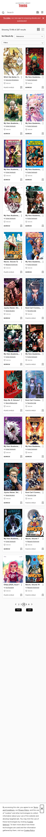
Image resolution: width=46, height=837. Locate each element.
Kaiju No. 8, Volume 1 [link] (12, 400)
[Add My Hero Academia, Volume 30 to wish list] (21, 549)
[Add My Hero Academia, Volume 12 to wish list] (42, 179)
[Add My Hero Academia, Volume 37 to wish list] (42, 87)
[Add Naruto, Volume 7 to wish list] (42, 549)
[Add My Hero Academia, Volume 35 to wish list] (21, 226)
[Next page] (31, 604)
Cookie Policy (29, 830)
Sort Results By (7, 36)
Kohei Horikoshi (32, 80)
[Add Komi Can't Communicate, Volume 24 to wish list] (42, 410)
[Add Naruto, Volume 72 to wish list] (21, 272)
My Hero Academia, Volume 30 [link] (12, 539)
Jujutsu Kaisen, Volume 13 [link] (12, 308)
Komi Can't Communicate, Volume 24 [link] (33, 400)
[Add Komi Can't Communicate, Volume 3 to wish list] (42, 502)
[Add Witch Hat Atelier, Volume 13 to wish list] (21, 87)
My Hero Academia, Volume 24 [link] (33, 354)
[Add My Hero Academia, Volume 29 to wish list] (21, 133)
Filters (6, 43)
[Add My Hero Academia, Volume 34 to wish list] (42, 272)
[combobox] (18, 12)
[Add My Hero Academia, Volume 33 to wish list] (42, 226)
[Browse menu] (42, 12)
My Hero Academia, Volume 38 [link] (33, 123)
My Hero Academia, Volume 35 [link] (12, 216)
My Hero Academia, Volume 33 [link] (33, 216)
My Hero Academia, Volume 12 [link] (33, 170)
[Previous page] (16, 604)
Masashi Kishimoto (12, 265)
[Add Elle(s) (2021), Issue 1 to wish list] (21, 595)
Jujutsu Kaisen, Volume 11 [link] (12, 493)
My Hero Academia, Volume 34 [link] (33, 262)
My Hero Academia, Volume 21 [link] (33, 446)
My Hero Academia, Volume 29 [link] (12, 123)
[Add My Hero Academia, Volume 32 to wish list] (21, 179)
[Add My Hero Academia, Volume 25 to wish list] (21, 456)
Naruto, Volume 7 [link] (32, 539)
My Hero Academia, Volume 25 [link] (12, 446)
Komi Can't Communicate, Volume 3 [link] (33, 493)
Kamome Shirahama (12, 80)
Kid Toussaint (10, 588)
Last (29, 610)
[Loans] (38, 13)
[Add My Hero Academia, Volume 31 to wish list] (21, 364)
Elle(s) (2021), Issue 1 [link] (11, 585)
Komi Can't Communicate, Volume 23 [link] (33, 308)
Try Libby (6, 18)
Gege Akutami (10, 311)
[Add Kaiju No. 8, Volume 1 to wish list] (21, 410)
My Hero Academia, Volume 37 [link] (33, 77)
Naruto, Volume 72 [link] (11, 262)
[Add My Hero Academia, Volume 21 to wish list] (42, 456)
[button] (38, 30)
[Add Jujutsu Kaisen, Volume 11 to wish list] (21, 502)
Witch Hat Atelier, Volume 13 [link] (12, 77)
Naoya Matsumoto (11, 403)
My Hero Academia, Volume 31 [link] (12, 354)
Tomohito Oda (31, 311)
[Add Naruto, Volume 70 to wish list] (42, 595)
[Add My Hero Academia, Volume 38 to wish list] (42, 133)
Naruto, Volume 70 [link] (32, 585)
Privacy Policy (23, 810)
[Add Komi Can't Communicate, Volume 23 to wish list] (42, 318)
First (18, 610)
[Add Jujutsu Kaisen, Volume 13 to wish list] (21, 318)
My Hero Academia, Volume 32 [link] (12, 170)
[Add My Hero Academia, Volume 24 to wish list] (42, 364)
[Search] (3, 12)
